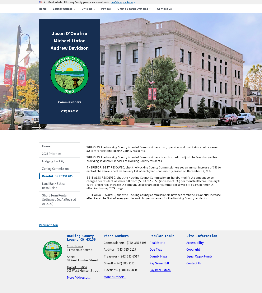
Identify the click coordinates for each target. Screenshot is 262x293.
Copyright (193, 249)
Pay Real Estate (160, 270)
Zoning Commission (55, 169)
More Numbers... (115, 277)
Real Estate (157, 243)
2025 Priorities (51, 154)
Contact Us (194, 263)
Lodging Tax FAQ (53, 161)
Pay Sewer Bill (159, 263)
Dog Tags (156, 249)
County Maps (158, 256)
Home (46, 146)
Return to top (48, 225)
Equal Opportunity (199, 256)
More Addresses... (79, 277)
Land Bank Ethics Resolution (53, 186)
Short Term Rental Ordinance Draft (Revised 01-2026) (59, 199)
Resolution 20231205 (57, 176)
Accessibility (195, 243)
